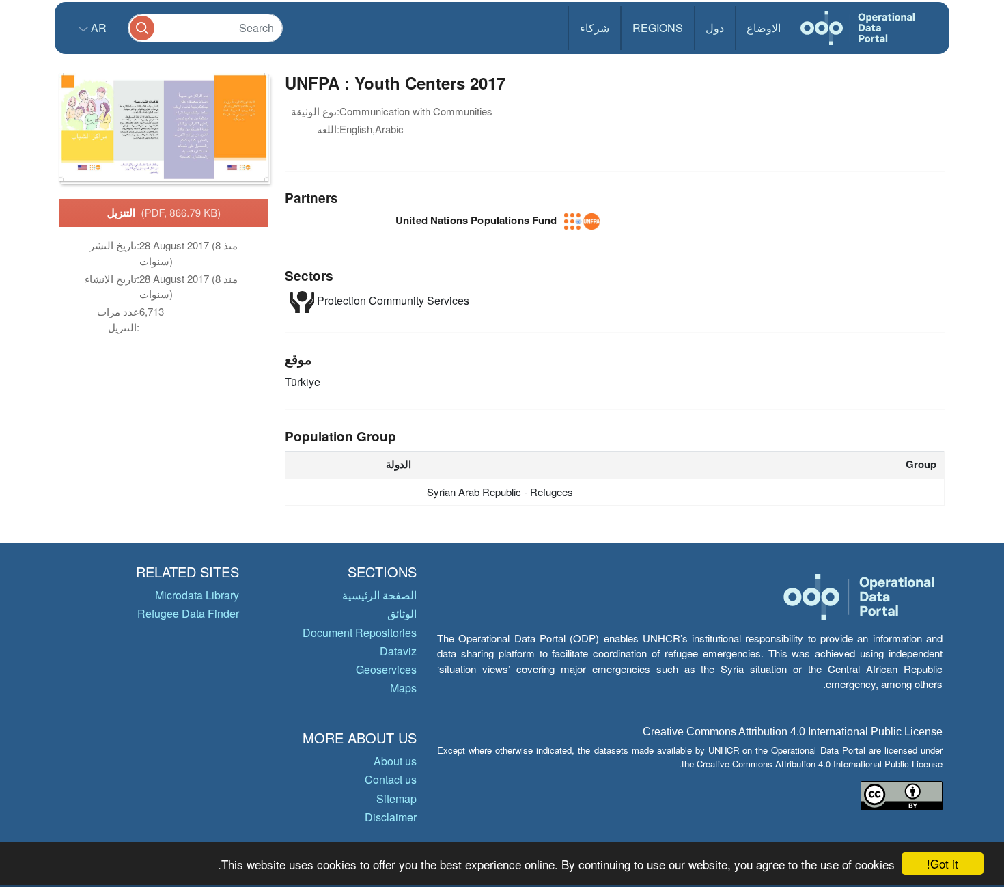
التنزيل (164, 212)
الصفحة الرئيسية (379, 595)
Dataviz (398, 651)
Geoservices (386, 669)
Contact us (391, 779)
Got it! (942, 863)
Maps (403, 688)
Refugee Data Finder (188, 613)
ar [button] (97, 28)
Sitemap (396, 798)
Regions (657, 28)
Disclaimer (391, 817)
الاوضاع (764, 28)
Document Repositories (360, 632)
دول (715, 28)
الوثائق (402, 613)
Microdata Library (197, 595)
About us (395, 761)
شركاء (594, 28)
